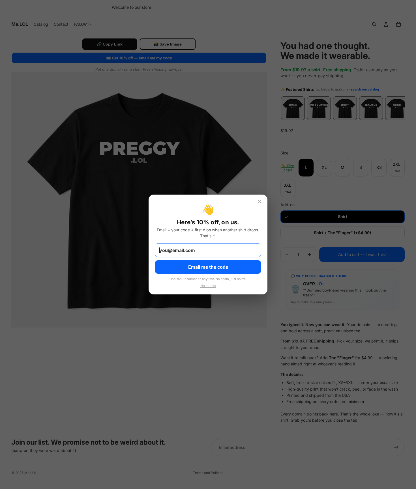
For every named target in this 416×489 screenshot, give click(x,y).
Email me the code (208, 267)
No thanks (208, 286)
